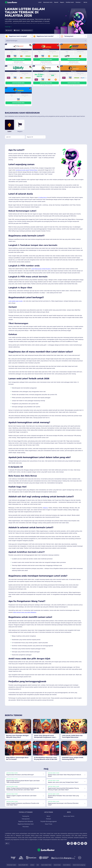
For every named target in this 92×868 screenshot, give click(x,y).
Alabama (45, 507)
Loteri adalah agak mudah (15, 301)
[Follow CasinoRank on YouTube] (78, 843)
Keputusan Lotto (47, 2)
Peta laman (26, 826)
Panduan (78, 2)
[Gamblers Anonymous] (21, 857)
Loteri (40, 2)
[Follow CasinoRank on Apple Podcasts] (85, 843)
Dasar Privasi (48, 824)
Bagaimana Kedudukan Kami (26, 824)
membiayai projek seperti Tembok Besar (26, 170)
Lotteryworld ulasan (73, 61)
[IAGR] (13, 857)
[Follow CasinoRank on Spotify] (82, 843)
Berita (85, 2)
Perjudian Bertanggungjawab (49, 821)
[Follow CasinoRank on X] (75, 843)
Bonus (48, 816)
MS (6, 843)
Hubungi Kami (26, 819)
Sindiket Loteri (70, 2)
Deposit (56, 2)
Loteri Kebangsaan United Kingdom (41, 268)
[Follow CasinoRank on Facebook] (68, 843)
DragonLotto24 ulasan (46, 61)
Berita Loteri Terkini (69, 816)
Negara (62, 2)
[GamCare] (31, 857)
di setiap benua (42, 197)
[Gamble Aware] (63, 857)
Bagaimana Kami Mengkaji (25, 821)
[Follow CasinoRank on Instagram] (71, 843)
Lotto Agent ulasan (18, 61)
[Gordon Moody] (44, 857)
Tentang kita (25, 816)
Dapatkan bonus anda (18, 59)
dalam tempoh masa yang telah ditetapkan (24, 612)
